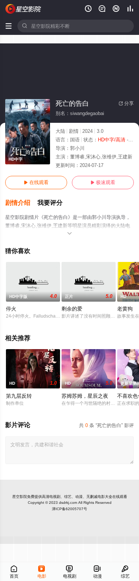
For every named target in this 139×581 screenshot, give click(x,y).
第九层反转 (19, 396)
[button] (21, 203)
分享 (126, 103)
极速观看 (102, 182)
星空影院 (19, 497)
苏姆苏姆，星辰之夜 (85, 396)
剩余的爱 (72, 309)
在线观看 (36, 182)
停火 (11, 309)
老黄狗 (125, 309)
